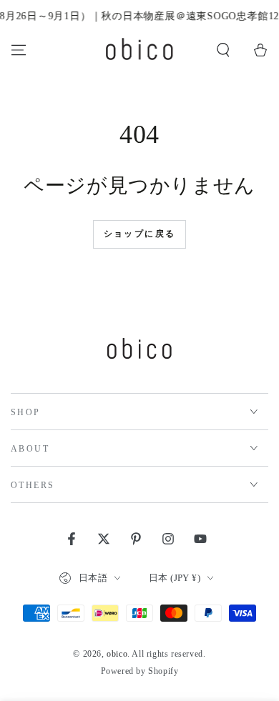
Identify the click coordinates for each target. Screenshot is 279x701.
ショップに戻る (140, 234)
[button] (223, 50)
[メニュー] (18, 50)
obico (117, 654)
